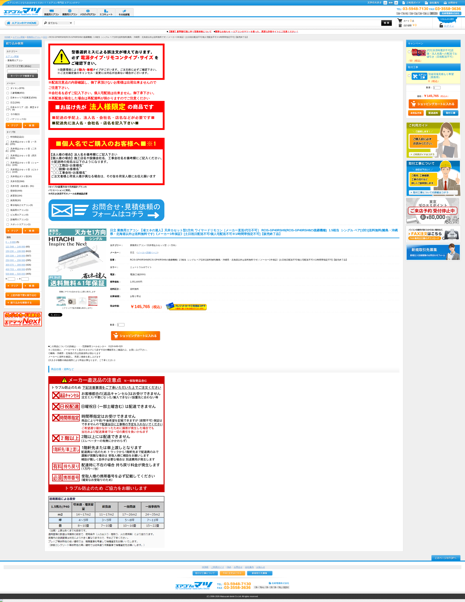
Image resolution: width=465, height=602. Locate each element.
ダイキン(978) (17, 88)
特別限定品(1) (17, 137)
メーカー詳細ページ (147, 252)
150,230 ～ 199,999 (15, 251)
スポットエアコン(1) (20, 224)
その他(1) (15, 114)
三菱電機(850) (17, 93)
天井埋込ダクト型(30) (21, 176)
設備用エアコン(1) (19, 219)
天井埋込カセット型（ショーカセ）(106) (22, 163)
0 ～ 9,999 (11, 242)
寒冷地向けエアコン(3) (21, 205)
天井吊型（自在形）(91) (22, 186)
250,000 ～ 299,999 (15, 260)
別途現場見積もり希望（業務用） (441, 76)
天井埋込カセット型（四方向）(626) (21, 156)
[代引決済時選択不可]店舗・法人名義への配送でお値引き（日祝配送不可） (442, 53)
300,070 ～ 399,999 (15, 265)
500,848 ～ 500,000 (15, 274)
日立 (45, 37)
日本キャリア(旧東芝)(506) (23, 97)
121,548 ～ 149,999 (15, 246)
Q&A (229, 567)
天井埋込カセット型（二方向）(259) (21, 149)
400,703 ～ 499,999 (15, 269)
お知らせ (260, 567)
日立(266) (15, 102)
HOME (8, 37)
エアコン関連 (19, 37)
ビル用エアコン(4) (19, 214)
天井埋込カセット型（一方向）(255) (21, 143)
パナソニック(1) (18, 119)
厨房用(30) (15, 200)
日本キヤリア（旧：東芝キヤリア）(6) (22, 108)
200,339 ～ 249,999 (15, 256)
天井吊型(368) (17, 181)
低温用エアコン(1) (19, 210)
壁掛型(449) (16, 191)
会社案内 (249, 567)
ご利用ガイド (217, 567)
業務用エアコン (34, 37)
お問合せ (238, 567)
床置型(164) (16, 195)
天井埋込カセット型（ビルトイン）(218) (22, 170)
